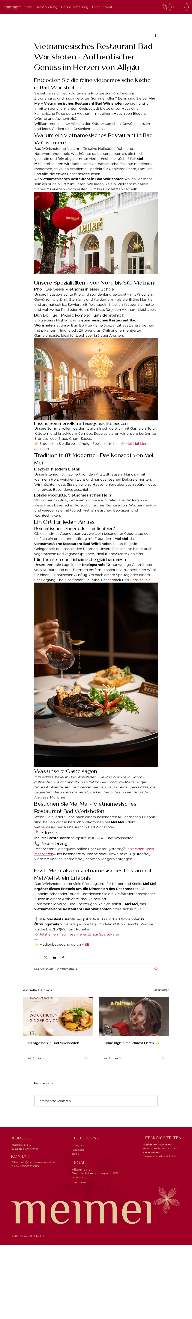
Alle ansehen (161, 989)
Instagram (78, 1145)
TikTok (76, 1154)
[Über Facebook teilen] (36, 957)
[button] (164, 7)
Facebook (78, 1149)
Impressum (79, 1181)
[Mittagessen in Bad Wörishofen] (58, 1016)
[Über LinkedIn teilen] (54, 957)
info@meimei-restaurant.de (37, 1162)
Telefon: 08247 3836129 (25, 1166)
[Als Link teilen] (63, 957)
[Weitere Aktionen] (155, 35)
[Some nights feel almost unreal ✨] (134, 1016)
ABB (42, 1236)
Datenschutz (80, 1177)
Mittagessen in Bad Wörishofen (53, 1042)
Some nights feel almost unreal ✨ (132, 1042)
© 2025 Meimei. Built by (25, 1236)
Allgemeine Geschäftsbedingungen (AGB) (96, 1171)
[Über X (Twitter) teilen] (45, 957)
